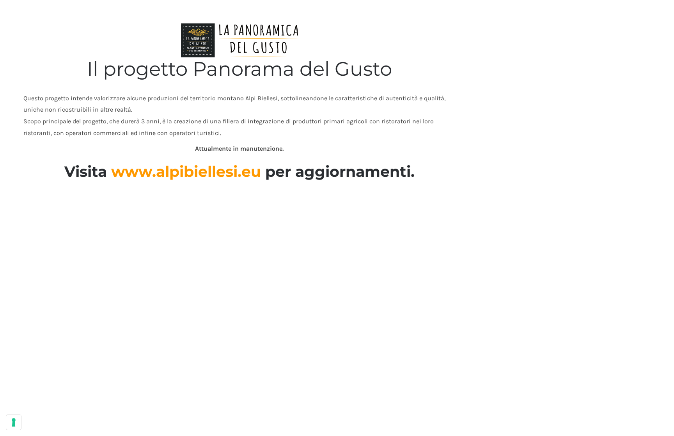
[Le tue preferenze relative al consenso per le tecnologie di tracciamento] (13, 422)
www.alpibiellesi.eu (186, 171)
